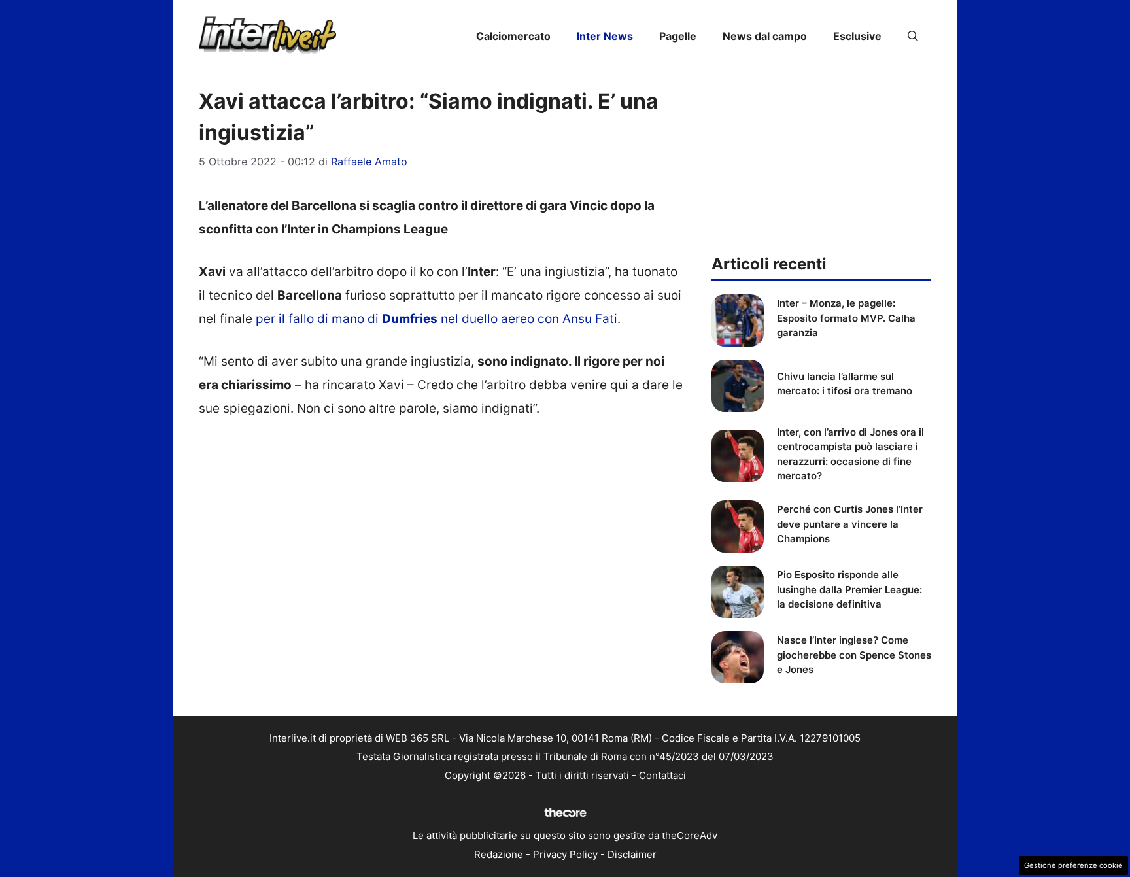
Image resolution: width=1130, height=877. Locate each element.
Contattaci (662, 775)
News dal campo (765, 36)
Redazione (498, 854)
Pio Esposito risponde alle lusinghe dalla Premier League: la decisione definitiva (849, 589)
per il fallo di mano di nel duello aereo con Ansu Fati (436, 318)
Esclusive (857, 36)
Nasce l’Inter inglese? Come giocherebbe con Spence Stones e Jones (854, 655)
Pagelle (677, 36)
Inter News (605, 36)
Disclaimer (632, 854)
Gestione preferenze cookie (1073, 865)
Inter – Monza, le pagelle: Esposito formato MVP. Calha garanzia (846, 318)
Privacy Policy (565, 854)
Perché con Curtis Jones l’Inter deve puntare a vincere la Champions (850, 524)
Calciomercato (513, 36)
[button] (913, 36)
